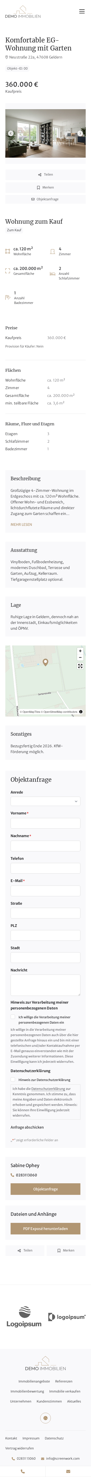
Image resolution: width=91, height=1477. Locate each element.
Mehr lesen (21, 524)
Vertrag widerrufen (19, 1448)
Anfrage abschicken (27, 1127)
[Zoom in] (80, 651)
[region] (45, 681)
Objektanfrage (45, 1189)
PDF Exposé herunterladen (45, 1228)
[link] (24, 1317)
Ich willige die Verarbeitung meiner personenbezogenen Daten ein (44, 1020)
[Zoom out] (80, 657)
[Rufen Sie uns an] (23, 1471)
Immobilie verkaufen (64, 1391)
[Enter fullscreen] (80, 666)
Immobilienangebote (34, 1381)
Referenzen (63, 1381)
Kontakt (11, 1438)
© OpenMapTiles (30, 711)
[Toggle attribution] (80, 711)
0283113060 (26, 1175)
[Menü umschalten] (82, 11)
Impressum (31, 1438)
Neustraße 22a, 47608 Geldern (35, 57)
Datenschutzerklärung (48, 1089)
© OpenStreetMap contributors (59, 711)
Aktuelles (74, 1401)
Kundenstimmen (49, 1401)
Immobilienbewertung (27, 1391)
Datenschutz (54, 1438)
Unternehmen (20, 1401)
